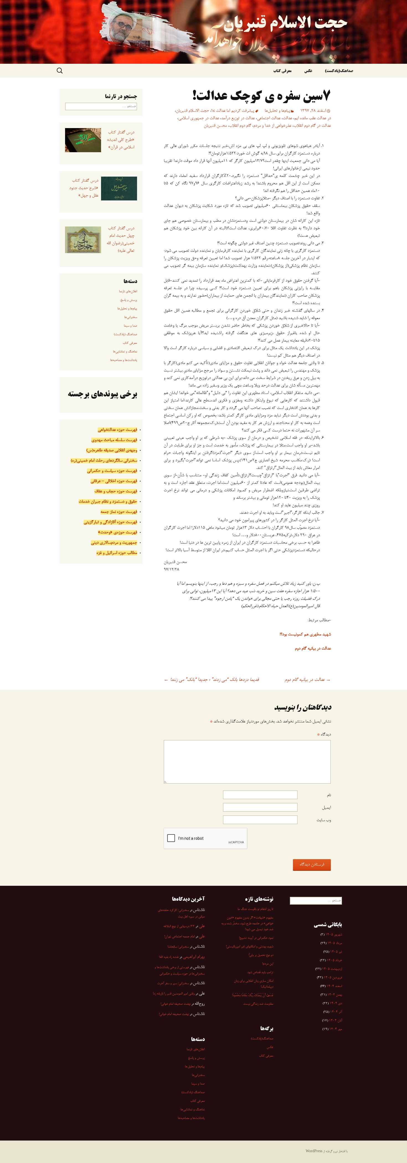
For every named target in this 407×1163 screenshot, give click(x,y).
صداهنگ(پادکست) (339, 71)
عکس (308, 71)
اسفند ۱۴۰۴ (334, 986)
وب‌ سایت (323, 820)
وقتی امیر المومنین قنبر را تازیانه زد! (174, 994)
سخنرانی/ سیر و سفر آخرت (173, 984)
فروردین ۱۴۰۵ (333, 978)
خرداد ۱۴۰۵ (334, 961)
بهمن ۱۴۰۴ (334, 995)
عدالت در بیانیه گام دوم (308, 680)
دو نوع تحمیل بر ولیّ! (261, 955)
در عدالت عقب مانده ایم (312, 118)
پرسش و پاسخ (128, 300)
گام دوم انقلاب (240, 125)
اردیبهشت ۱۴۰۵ (332, 969)
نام (329, 795)
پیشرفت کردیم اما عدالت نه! (232, 110)
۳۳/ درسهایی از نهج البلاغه (179, 926)
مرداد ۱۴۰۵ (334, 943)
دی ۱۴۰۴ (335, 1004)
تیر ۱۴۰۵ (336, 952)
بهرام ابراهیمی (194, 957)
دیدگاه (324, 734)
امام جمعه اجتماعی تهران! (179, 937)
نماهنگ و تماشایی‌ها (125, 352)
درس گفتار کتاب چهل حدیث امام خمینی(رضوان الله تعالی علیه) (120, 239)
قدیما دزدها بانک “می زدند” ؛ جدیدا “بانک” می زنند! (211, 680)
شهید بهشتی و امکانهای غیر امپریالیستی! (249, 947)
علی (202, 926)
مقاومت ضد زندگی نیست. (258, 1004)
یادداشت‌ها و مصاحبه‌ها (123, 360)
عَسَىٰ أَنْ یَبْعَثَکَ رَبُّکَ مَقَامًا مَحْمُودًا (252, 995)
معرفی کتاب (282, 71)
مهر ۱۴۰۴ (335, 1029)
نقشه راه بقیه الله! (169, 957)
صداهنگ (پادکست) (125, 335)
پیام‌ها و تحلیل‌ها (277, 110)
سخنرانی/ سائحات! (178, 947)
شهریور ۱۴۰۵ (333, 935)
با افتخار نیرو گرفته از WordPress (326, 1152)
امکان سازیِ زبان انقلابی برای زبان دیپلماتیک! (253, 984)
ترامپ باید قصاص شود (260, 972)
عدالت (287, 118)
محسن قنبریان (215, 125)
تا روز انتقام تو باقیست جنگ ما (255, 909)
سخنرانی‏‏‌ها (130, 317)
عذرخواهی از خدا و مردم (272, 125)
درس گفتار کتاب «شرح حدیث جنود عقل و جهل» (83, 188)
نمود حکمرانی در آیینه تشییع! (256, 938)
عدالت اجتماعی (268, 118)
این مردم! (267, 964)
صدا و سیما (130, 326)
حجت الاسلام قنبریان (192, 110)
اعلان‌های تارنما (128, 292)
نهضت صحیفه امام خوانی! (175, 1004)
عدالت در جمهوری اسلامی (198, 118)
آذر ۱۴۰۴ (336, 1012)
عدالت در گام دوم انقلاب (312, 125)
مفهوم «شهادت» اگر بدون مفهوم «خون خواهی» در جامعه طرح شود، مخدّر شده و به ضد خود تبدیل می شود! (247, 924)
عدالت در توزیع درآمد (238, 118)
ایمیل (326, 807)
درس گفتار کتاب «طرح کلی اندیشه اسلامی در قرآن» (120, 140)
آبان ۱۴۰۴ (335, 1021)
